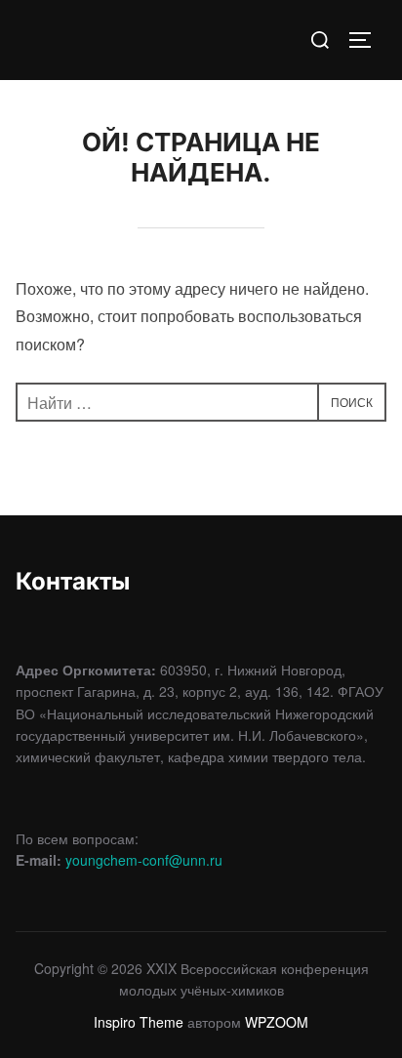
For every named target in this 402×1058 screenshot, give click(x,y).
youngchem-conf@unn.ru (143, 860)
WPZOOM (276, 1022)
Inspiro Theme (138, 1022)
